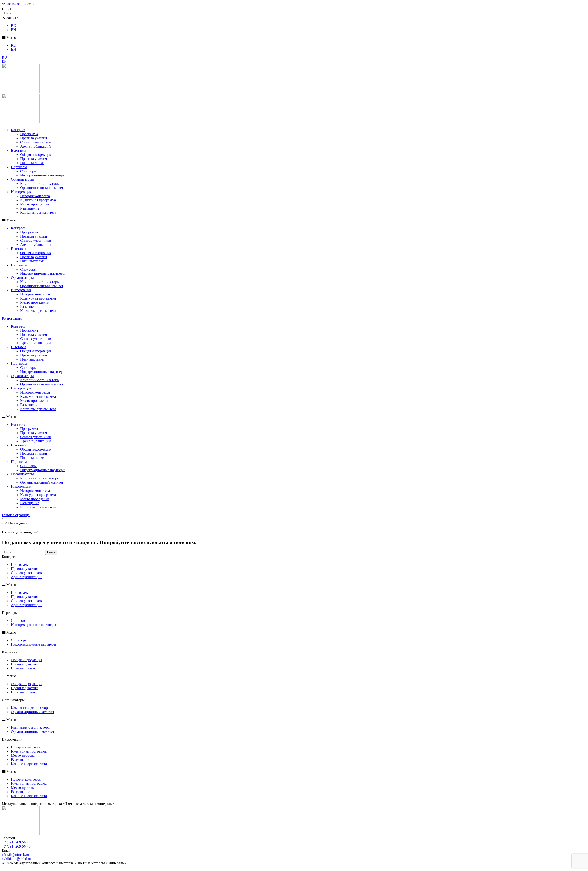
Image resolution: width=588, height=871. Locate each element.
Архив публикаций (35, 146)
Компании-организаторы (39, 183)
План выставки (32, 163)
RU (13, 26)
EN (13, 30)
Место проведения (34, 204)
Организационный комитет (41, 188)
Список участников (35, 142)
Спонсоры (28, 171)
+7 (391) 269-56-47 (16, 842)
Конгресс (18, 130)
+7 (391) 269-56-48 (16, 846)
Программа (29, 134)
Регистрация (12, 318)
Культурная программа (38, 200)
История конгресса (35, 196)
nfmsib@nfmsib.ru (15, 855)
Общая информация (35, 155)
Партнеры (19, 167)
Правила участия (33, 138)
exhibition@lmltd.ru (16, 859)
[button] (294, 38)
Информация (21, 192)
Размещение (29, 208)
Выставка (18, 150)
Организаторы (22, 179)
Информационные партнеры (42, 175)
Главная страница (16, 515)
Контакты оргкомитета (38, 212)
